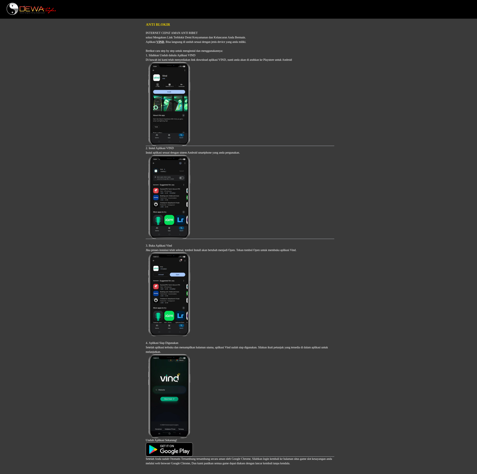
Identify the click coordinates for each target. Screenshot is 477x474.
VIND (160, 41)
